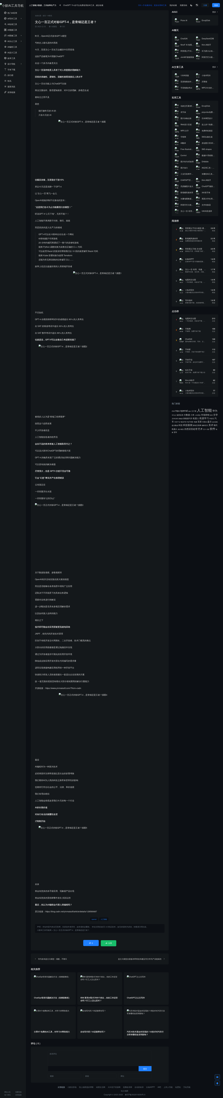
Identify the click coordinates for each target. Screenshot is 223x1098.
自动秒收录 (139, 1087)
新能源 (180, 418)
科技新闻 (187, 425)
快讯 (7, 80)
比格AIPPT (150, 1087)
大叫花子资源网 (114, 1087)
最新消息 (9, 86)
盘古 (209, 421)
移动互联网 (197, 425)
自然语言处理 (190, 428)
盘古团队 (215, 422)
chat (173, 411)
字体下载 (9, 69)
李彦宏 (211, 418)
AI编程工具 (10, 46)
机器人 (196, 418)
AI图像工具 (10, 35)
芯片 (204, 429)
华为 (214, 410)
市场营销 (205, 414)
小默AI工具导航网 (44, 930)
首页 (44, 15)
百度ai (204, 422)
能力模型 (181, 429)
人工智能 (104, 919)
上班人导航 (168, 1087)
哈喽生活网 (100, 1087)
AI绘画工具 (10, 24)
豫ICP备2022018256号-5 (135, 1094)
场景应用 (180, 415)
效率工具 (9, 58)
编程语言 (205, 425)
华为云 (174, 415)
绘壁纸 (178, 1087)
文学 (215, 414)
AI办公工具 (10, 41)
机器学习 (204, 418)
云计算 (193, 411)
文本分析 (175, 418)
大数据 (187, 414)
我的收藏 (173, 5)
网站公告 (7, 1092)
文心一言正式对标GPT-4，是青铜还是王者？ (71, 930)
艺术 (200, 428)
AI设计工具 (10, 52)
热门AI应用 (10, 12)
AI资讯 (49, 15)
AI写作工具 (10, 18)
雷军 (175, 432)
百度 (200, 421)
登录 (216, 5)
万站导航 (186, 1087)
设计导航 (9, 63)
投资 (211, 415)
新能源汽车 (187, 418)
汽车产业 (177, 422)
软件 (212, 429)
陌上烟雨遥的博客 (86, 1087)
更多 (215, 12)
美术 (211, 425)
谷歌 (207, 429)
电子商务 (190, 422)
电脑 (195, 422)
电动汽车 (184, 422)
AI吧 (159, 1087)
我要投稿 (18, 1092)
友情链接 (9, 92)
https (177, 410)
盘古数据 (175, 425)
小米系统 (198, 415)
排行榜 (8, 75)
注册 (205, 5)
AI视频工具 (10, 29)
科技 (180, 425)
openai (94, 919)
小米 (192, 414)
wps (189, 411)
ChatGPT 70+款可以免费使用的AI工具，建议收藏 (83, 5)
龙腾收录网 (127, 1087)
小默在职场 (72, 1087)
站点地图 (124, 1090)
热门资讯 (7, 1095)
